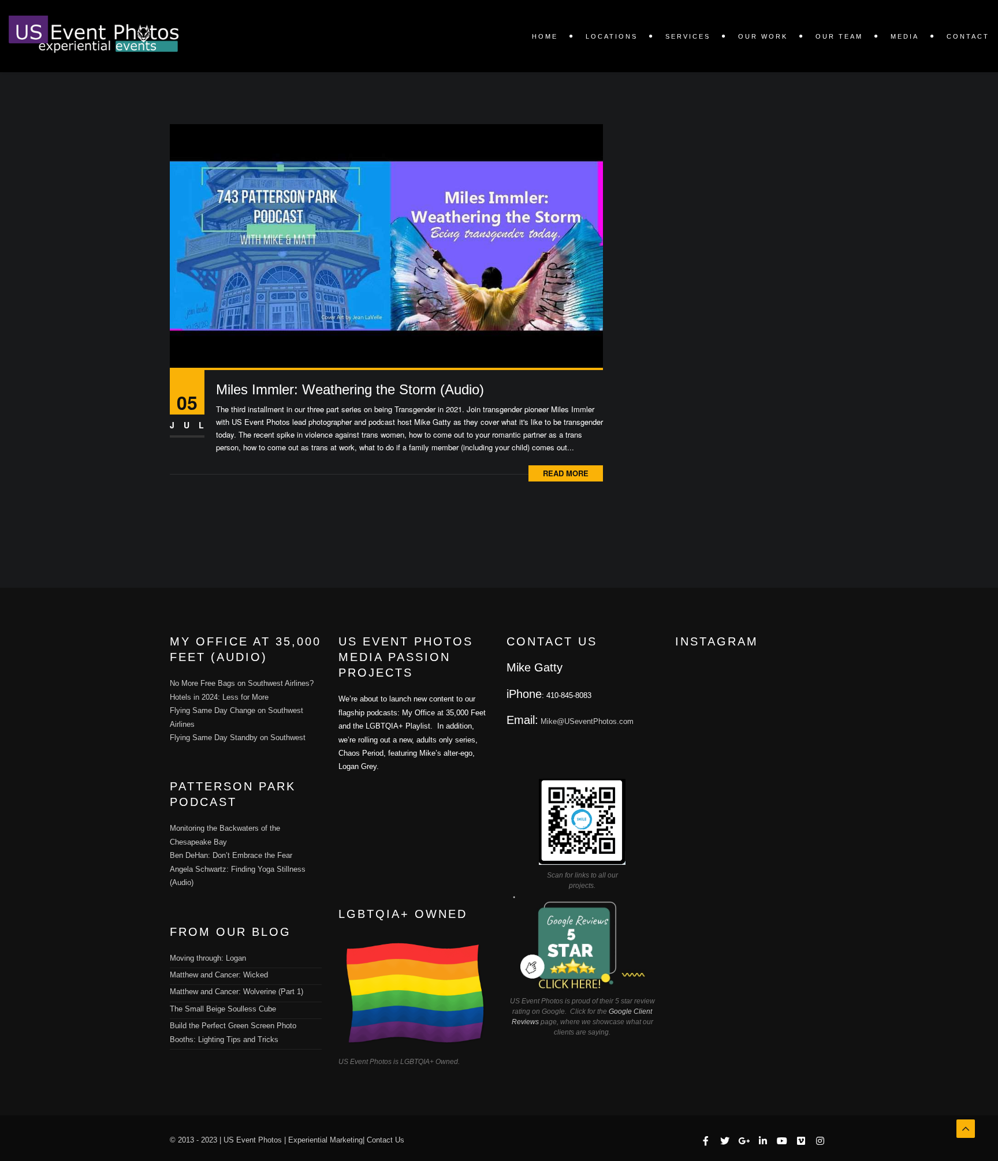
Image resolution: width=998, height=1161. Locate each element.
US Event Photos (253, 1140)
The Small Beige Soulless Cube (223, 1009)
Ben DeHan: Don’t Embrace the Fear (231, 855)
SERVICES (687, 36)
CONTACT (968, 36)
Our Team (839, 36)
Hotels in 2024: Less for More (219, 697)
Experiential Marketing (325, 1140)
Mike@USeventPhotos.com (587, 721)
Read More (566, 473)
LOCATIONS (612, 36)
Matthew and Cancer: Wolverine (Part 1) (236, 991)
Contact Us (385, 1140)
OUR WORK (763, 36)
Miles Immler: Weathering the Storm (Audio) (350, 389)
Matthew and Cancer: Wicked (219, 974)
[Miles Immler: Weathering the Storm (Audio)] (386, 244)
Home (545, 36)
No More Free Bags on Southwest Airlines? (242, 683)
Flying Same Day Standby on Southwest (238, 737)
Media (905, 36)
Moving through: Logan (208, 958)
